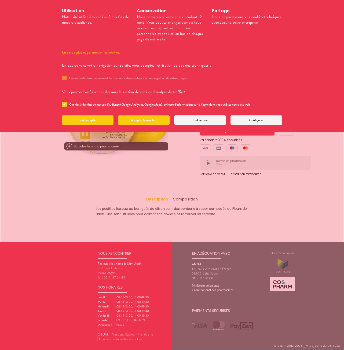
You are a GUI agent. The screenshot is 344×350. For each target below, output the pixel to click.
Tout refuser (200, 120)
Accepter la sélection (144, 120)
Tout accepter (88, 120)
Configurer (256, 120)
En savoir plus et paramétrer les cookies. (91, 52)
